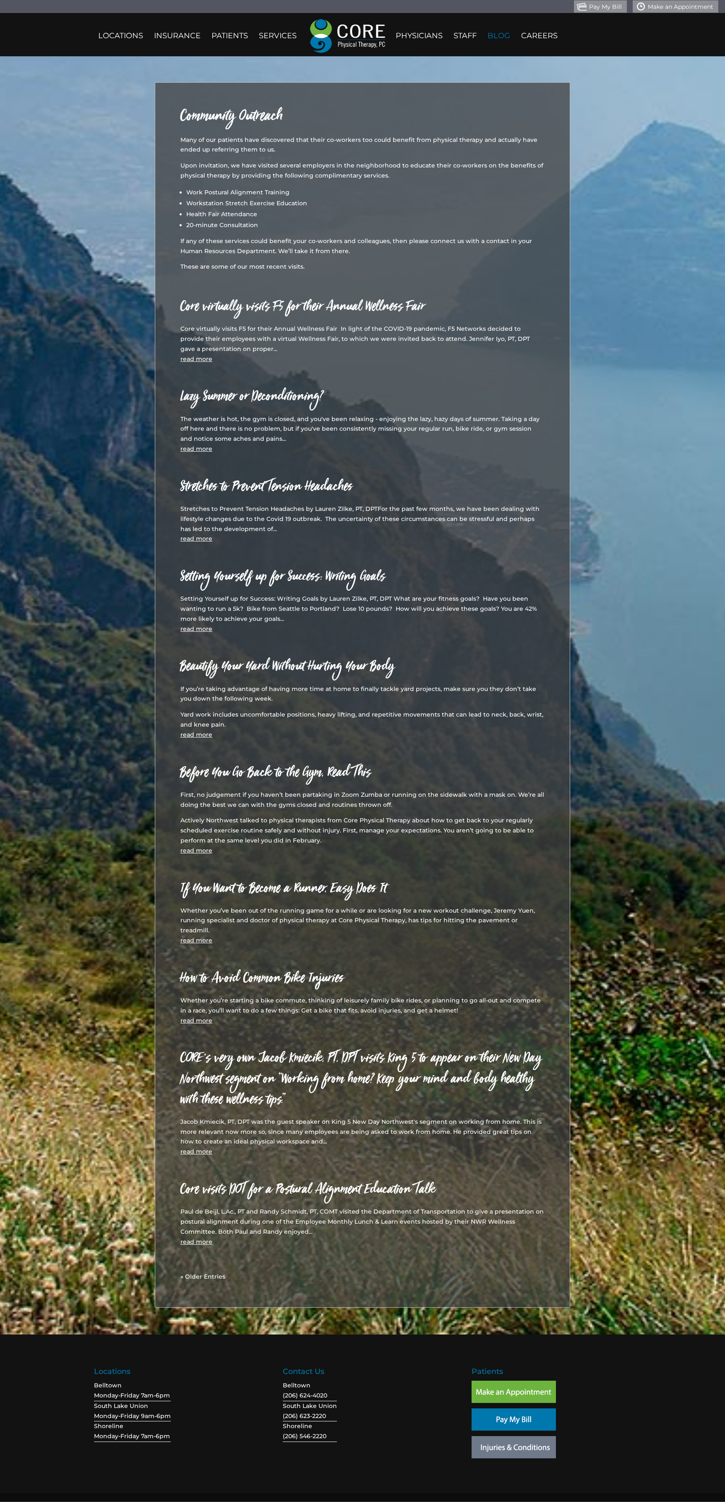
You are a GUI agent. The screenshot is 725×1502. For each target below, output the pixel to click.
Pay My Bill (605, 6)
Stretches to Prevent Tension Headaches (266, 489)
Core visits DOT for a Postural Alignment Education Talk (308, 1192)
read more (196, 359)
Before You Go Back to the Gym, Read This (275, 775)
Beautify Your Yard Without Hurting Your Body (287, 669)
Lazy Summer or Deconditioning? (251, 399)
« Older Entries (202, 1276)
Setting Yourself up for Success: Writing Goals (282, 579)
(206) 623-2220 (304, 1416)
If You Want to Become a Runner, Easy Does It (283, 891)
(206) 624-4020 (305, 1395)
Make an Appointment (680, 6)
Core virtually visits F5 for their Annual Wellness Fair (302, 309)
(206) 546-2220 (304, 1436)
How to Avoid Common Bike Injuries (262, 981)
